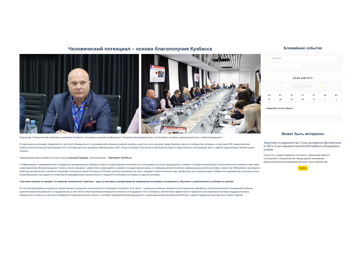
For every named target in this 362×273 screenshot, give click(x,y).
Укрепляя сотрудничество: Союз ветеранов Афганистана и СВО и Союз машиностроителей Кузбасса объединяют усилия (302, 146)
